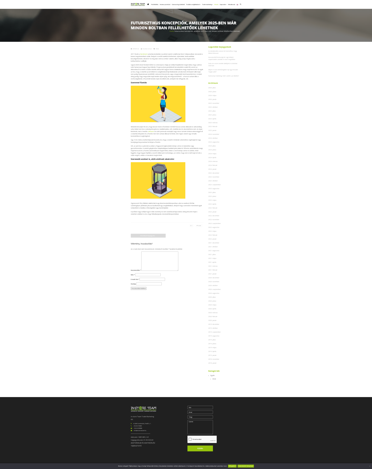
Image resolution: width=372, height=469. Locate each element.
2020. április (212, 309)
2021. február (212, 270)
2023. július (212, 192)
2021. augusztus (213, 250)
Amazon (151, 131)
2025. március (213, 123)
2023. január (212, 212)
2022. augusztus (213, 227)
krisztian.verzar (147, 49)
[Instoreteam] (138, 4)
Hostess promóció (165, 4)
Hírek (179, 25)
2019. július (212, 340)
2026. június (212, 91)
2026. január (212, 99)
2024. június (212, 150)
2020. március (213, 313)
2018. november (213, 359)
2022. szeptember (214, 223)
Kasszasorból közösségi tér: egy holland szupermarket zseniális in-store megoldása (221, 58)
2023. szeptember (214, 185)
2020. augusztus (213, 293)
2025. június (212, 115)
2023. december (213, 173)
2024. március (213, 161)
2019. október (213, 328)
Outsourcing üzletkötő (178, 4)
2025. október (213, 107)
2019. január (212, 355)
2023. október (213, 181)
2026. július (212, 88)
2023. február (212, 208)
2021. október (213, 247)
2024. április (212, 157)
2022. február (212, 235)
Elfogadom (232, 466)
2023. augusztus (213, 188)
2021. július (212, 254)
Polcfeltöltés (154, 4)
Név (133, 275)
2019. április (212, 351)
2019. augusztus (213, 336)
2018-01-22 (136, 49)
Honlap (133, 284)
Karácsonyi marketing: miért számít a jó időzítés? (223, 76)
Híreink (216, 4)
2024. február (212, 165)
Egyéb (212, 375)
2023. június (212, 196)
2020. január (212, 320)
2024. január (212, 169)
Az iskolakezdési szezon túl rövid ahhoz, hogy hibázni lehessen (222, 52)
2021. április (212, 262)
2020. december (213, 278)
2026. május (212, 95)
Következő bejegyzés (147, 236)
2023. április (212, 204)
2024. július (212, 146)
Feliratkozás (231, 4)
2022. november (213, 219)
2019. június (212, 344)
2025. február (212, 126)
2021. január (212, 274)
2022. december (213, 216)
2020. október (213, 285)
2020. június (212, 301)
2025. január (212, 130)
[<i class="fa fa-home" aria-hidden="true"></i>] (148, 4)
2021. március (213, 266)
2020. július (212, 297)
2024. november (213, 134)
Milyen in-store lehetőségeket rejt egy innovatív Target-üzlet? (223, 71)
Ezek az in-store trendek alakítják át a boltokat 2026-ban (222, 65)
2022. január (212, 239)
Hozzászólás (136, 270)
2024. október (213, 138)
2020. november (213, 281)
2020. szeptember (214, 289)
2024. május (212, 154)
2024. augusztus (213, 142)
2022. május (212, 231)
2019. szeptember (214, 332)
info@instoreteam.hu (140, 430)
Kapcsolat (223, 4)
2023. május (212, 200)
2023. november (213, 177)
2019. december (213, 324)
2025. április (212, 119)
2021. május (212, 258)
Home (172, 31)
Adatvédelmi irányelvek (246, 466)
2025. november (213, 103)
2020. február (212, 316)
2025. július (212, 111)
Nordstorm (144, 54)
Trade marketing (207, 4)
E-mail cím (135, 279)
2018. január (212, 363)
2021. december (213, 243)
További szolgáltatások (193, 4)
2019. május (212, 347)
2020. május (212, 305)
